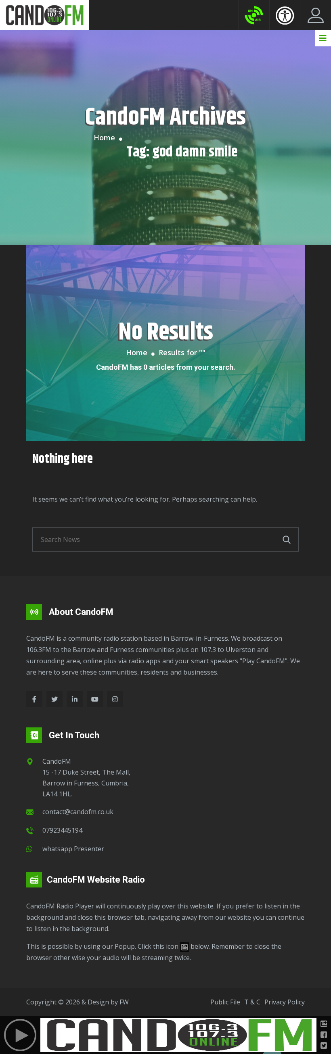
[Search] (286, 539)
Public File (225, 1002)
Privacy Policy (284, 1002)
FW (124, 1002)
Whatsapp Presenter (73, 848)
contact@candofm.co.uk (77, 811)
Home (104, 137)
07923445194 (62, 830)
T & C (252, 1002)
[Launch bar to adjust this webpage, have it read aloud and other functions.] (284, 15)
